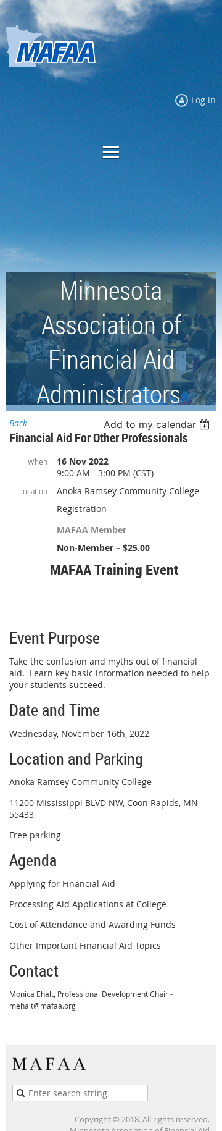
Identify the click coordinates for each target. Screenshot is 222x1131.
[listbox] (158, 424)
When (37, 461)
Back (18, 423)
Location (33, 491)
